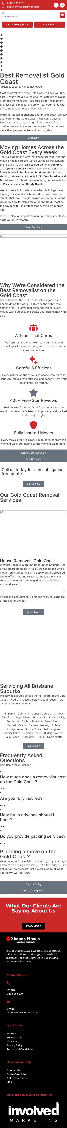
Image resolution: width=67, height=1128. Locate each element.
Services (11, 1033)
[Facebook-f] (56, 5)
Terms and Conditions (20, 1049)
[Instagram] (62, 5)
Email (11, 1008)
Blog (9, 1082)
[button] (62, 15)
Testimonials (14, 1037)
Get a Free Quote (17, 1078)
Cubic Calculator (17, 1074)
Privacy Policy (14, 1045)
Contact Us (13, 1070)
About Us (12, 1041)
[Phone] (8, 983)
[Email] (8, 1002)
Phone (11, 989)
